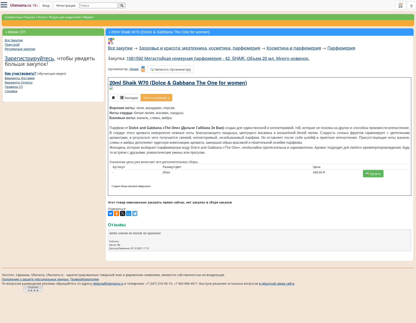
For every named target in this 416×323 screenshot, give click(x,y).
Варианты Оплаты (18, 82)
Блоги (42, 17)
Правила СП (14, 86)
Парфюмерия (341, 48)
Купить (375, 173)
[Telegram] (134, 213)
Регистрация (65, 5)
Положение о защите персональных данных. (35, 279)
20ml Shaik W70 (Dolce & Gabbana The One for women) (178, 82)
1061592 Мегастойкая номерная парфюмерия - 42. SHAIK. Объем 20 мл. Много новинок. (218, 58)
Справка (11, 91)
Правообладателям (84, 279)
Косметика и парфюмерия (293, 48)
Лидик (134, 69)
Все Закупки (14, 40)
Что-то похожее (155, 97)
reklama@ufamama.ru (108, 283)
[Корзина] (400, 5)
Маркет (88, 17)
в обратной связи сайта (276, 283)
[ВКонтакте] (110, 213)
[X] (122, 213)
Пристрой (12, 44)
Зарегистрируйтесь (29, 58)
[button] (4, 4)
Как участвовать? (20, 73)
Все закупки (120, 48)
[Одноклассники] (116, 213)
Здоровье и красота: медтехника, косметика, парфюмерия (199, 48)
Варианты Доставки (20, 78)
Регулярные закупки (20, 49)
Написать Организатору (172, 69)
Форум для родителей (65, 17)
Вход (45, 5)
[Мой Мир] (128, 213)
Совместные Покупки (20, 17)
